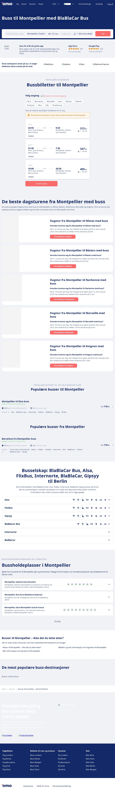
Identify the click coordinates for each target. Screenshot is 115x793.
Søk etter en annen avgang (54, 96)
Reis (88, 751)
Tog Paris (6, 769)
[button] (53, 33)
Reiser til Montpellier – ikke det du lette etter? (22, 647)
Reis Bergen (91, 769)
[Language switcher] (69, 4)
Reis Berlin (90, 766)
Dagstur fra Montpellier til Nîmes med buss (79, 221)
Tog (17, 4)
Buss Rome (35, 759)
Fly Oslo (61, 766)
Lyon (60, 101)
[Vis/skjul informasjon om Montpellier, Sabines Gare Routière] (109, 584)
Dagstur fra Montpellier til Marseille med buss (77, 314)
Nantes (69, 101)
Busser (24, 4)
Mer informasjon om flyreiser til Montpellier (21, 651)
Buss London (36, 755)
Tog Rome (6, 759)
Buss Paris (34, 769)
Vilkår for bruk (43, 786)
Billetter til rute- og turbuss (42, 751)
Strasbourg (57, 105)
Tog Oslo (6, 766)
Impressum (28, 786)
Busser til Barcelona (10, 676)
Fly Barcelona (64, 762)
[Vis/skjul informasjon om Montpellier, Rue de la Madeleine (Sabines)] (109, 597)
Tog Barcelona (8, 762)
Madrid (78, 101)
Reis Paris (90, 759)
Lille (47, 105)
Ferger (40, 4)
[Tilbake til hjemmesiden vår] (9, 4)
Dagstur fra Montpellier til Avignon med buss (77, 348)
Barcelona (39, 101)
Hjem (4, 689)
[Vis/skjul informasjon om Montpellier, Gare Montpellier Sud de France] (109, 610)
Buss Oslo (34, 766)
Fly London (63, 755)
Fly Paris (61, 769)
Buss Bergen (35, 762)
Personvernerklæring (62, 786)
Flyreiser (32, 4)
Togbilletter (7, 751)
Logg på (110, 4)
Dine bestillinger (85, 4)
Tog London (7, 755)
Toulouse (30, 105)
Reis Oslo (90, 762)
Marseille (50, 101)
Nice (40, 105)
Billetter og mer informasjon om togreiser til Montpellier (82, 647)
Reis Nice (90, 755)
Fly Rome (62, 759)
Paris (29, 101)
